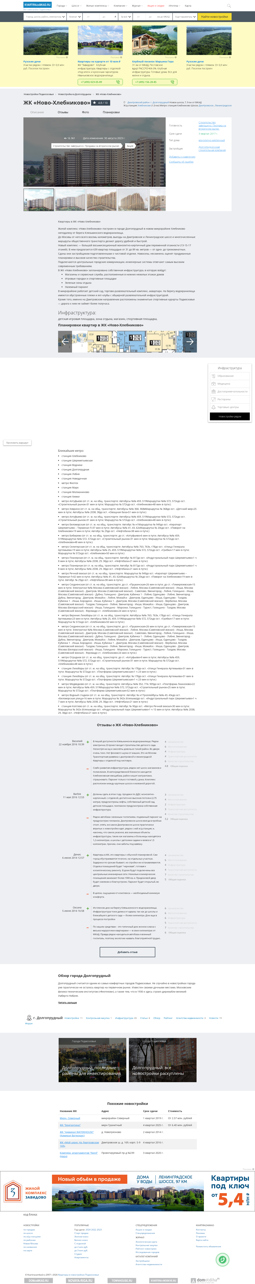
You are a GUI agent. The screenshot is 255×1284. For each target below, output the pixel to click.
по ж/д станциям (32, 1236)
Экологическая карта (146, 1241)
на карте (27, 1250)
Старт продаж (81, 1233)
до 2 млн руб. (81, 1247)
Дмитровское (206, 105)
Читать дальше (67, 1002)
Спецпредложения (145, 1233)
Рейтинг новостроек (146, 1248)
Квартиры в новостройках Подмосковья (78, 1274)
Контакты (201, 1229)
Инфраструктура (124, 1018)
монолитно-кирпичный (212, 140)
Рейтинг (168, 1018)
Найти (214, 17)
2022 (93, 1229)
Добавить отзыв (127, 952)
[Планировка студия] (102, 342)
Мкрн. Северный (70, 1118)
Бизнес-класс (81, 1240)
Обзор (156, 1018)
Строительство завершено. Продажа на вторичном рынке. (212, 125)
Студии (78, 1253)
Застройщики (143, 1260)
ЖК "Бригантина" (70, 1125)
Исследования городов (147, 1252)
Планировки (111, 112)
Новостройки (72, 1018)
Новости (213, 1018)
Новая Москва (30, 1243)
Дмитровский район (139, 102)
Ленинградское (223, 105)
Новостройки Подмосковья (39, 94)
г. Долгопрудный (160, 102)
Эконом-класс (81, 1236)
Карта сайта (202, 1240)
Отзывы (63, 112)
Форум (29, 1023)
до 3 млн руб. (81, 1250)
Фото (85, 112)
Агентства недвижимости (189, 1018)
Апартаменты (81, 1257)
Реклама (200, 1233)
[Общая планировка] (73, 342)
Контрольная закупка (97, 1018)
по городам (29, 1229)
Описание (37, 112)
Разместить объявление (208, 1246)
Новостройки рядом (230, 416)
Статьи (144, 1018)
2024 (88, 1229)
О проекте (201, 1236)
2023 (99, 1229)
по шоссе (28, 1233)
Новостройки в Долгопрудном (74, 94)
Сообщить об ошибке (181, 161)
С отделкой (80, 1243)
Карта (188, 5)
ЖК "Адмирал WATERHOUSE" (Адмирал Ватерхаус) (77, 1133)
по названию (30, 1247)
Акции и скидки (155, 5)
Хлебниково (144, 105)
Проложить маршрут (17, 442)
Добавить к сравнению (182, 156)
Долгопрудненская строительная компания (212, 148)
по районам (29, 1240)
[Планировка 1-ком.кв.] (161, 342)
